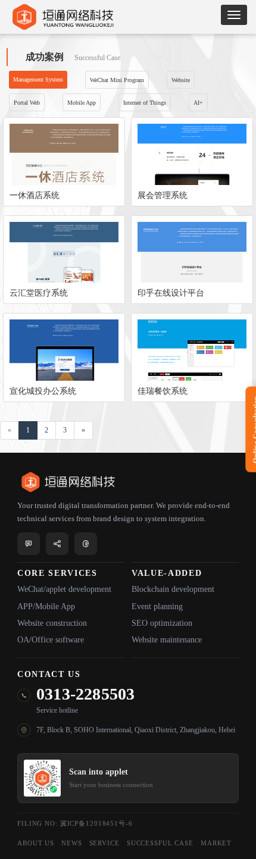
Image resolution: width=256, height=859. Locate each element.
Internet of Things (144, 102)
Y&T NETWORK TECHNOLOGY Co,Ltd (128, 16)
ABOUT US (35, 843)
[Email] (85, 543)
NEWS (71, 843)
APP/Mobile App (46, 606)
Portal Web (27, 102)
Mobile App (81, 102)
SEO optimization (162, 623)
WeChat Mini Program (117, 80)
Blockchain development (173, 589)
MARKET (216, 843)
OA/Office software (50, 639)
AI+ (198, 102)
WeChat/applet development (64, 589)
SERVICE (104, 843)
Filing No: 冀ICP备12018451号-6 (75, 823)
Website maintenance (167, 639)
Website (180, 80)
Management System (38, 79)
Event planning (157, 606)
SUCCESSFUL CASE (160, 843)
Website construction (52, 623)
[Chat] (28, 543)
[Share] (57, 543)
